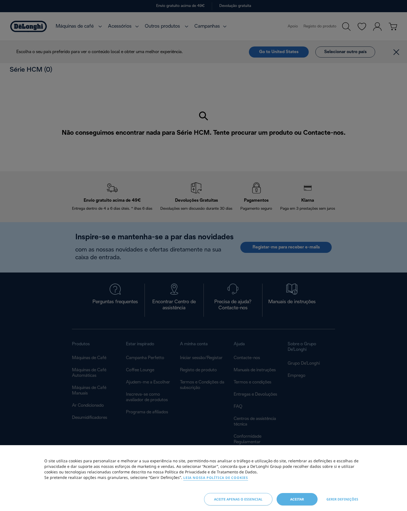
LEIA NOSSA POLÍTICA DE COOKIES (215, 477)
